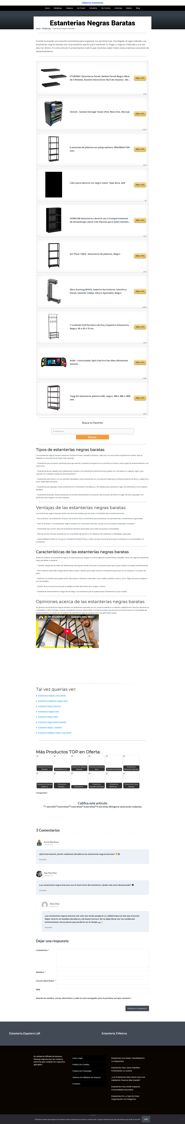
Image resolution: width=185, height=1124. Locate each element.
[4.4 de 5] (134, 94)
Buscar (92, 437)
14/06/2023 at (48, 844)
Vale (146, 1119)
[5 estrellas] (101, 806)
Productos (46, 28)
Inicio (47, 8)
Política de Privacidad (81, 1071)
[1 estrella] (49, 806)
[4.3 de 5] (134, 236)
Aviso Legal (77, 1058)
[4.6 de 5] (133, 307)
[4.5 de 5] (133, 129)
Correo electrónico (46, 980)
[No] (182, 1119)
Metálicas (58, 8)
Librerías (118, 8)
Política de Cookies (80, 1065)
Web (38, 989)
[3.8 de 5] (134, 413)
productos (51, 793)
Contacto (76, 1084)
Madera (69, 8)
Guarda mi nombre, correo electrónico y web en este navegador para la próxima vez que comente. (83, 998)
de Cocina (105, 8)
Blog (138, 8)
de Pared (81, 8)
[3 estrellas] (75, 806)
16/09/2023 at (54, 906)
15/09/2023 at (48, 875)
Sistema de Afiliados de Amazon (86, 1077)
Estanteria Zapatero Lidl (24, 1033)
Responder (43, 859)
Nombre (41, 972)
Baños (129, 8)
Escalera (93, 8)
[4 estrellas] (88, 806)
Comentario (42, 950)
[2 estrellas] (62, 806)
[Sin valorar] (136, 200)
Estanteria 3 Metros (114, 1033)
